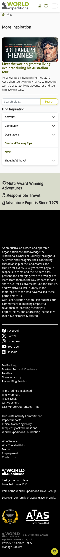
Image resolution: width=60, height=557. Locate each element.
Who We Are (10, 441)
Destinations (12, 134)
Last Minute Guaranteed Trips (20, 407)
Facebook (13, 330)
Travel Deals (9, 399)
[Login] (39, 6)
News (8, 151)
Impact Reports (11, 420)
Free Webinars (11, 395)
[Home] (3, 14)
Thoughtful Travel (15, 160)
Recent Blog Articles (14, 381)
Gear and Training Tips (18, 143)
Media (6, 449)
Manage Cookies (12, 547)
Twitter (11, 336)
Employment (10, 453)
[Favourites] (46, 6)
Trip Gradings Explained (17, 391)
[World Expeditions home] (15, 6)
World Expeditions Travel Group (36, 491)
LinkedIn (12, 352)
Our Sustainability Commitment (22, 416)
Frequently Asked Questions (19, 428)
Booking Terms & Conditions (20, 369)
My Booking (9, 365)
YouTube (13, 346)
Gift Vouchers (10, 403)
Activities (10, 117)
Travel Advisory (11, 377)
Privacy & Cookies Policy (17, 543)
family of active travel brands (37, 497)
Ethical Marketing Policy (17, 424)
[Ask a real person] (54, 551)
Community (11, 125)
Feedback (8, 373)
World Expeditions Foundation (21, 432)
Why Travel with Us (14, 445)
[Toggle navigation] (54, 5)
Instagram (13, 341)
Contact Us (9, 457)
